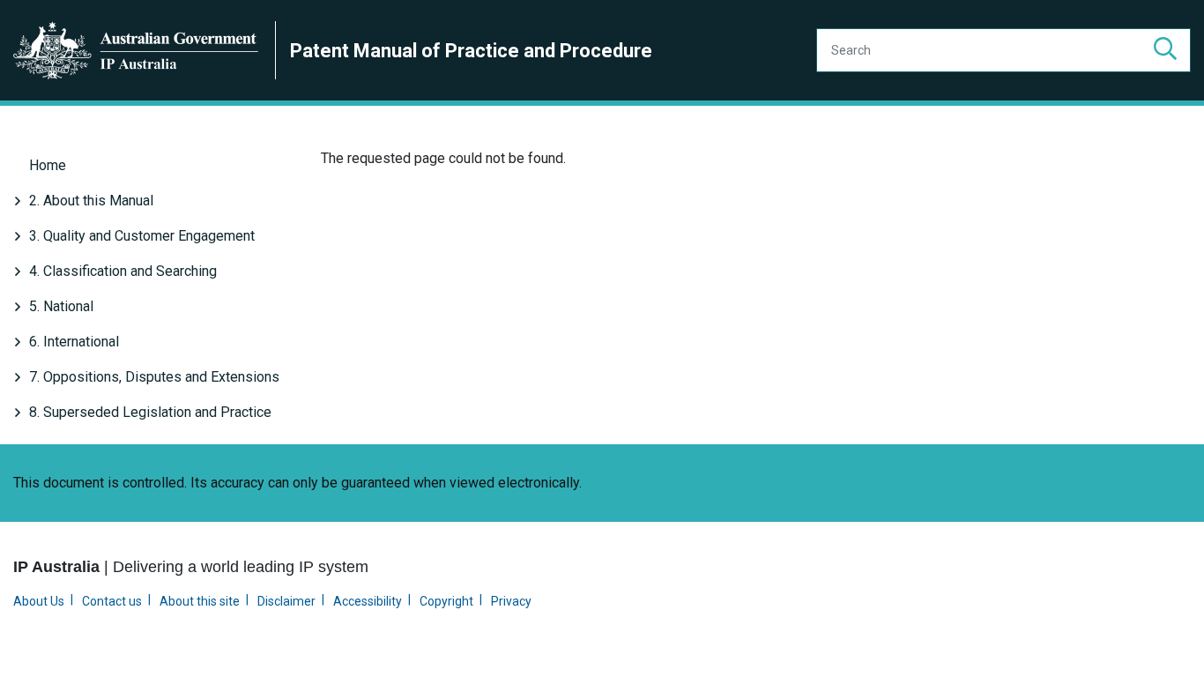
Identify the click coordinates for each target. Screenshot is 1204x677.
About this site (200, 601)
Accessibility (367, 601)
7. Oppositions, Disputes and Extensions (154, 376)
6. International (74, 341)
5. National (61, 306)
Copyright (446, 601)
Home (47, 165)
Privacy (511, 601)
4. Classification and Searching (123, 271)
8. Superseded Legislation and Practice (150, 412)
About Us (38, 601)
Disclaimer (286, 601)
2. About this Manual (91, 200)
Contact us (112, 601)
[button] (1165, 50)
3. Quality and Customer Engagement (142, 235)
